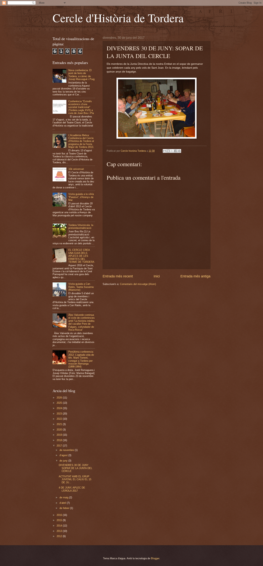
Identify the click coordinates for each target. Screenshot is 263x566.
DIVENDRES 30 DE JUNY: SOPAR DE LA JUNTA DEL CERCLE (75, 468)
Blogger (155, 558)
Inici (157, 276)
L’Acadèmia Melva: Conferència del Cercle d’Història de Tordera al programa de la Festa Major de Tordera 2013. (81, 141)
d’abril (63, 502)
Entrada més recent (118, 276)
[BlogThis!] (168, 151)
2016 (60, 515)
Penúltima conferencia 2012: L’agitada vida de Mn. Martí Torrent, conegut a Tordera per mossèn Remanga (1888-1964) (81, 359)
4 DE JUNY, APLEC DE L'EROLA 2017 (72, 489)
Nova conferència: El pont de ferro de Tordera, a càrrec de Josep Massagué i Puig (81, 75)
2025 (60, 402)
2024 (60, 408)
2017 (60, 445)
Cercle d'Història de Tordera (118, 17)
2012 (60, 536)
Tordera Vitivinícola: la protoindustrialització (80, 226)
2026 (60, 397)
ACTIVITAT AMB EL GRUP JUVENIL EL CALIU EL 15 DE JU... (75, 479)
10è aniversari (76, 169)
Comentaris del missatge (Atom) (138, 284)
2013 (60, 531)
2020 (60, 429)
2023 (60, 413)
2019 (60, 434)
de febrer (64, 508)
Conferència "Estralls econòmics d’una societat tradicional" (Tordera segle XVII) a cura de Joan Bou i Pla (81, 107)
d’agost (63, 455)
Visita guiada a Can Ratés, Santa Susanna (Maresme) (81, 286)
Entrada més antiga (195, 276)
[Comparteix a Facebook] (176, 151)
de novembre (67, 450)
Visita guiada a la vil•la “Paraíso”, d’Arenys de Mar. (81, 197)
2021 (60, 424)
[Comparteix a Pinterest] (179, 151)
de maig (64, 497)
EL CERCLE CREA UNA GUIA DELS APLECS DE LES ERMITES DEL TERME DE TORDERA (81, 255)
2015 (60, 520)
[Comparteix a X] (172, 151)
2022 (60, 418)
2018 (60, 440)
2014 (60, 525)
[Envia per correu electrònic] (165, 151)
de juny (63, 460)
